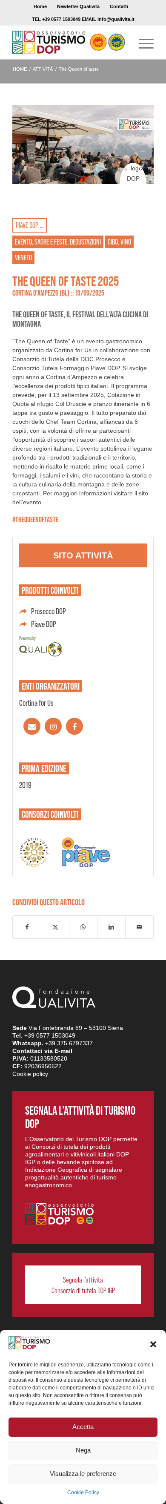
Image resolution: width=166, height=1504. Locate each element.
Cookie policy (30, 1073)
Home (40, 6)
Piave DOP (43, 624)
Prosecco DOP (48, 611)
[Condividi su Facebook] (27, 927)
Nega (83, 1450)
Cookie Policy (83, 1492)
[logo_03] (68, 42)
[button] (153, 1344)
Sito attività (83, 555)
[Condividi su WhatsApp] (83, 927)
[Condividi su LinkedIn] (111, 927)
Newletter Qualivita (78, 6)
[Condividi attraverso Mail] (139, 927)
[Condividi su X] (55, 927)
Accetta (83, 1426)
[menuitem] (40, 6)
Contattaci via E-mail (42, 1050)
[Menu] (142, 42)
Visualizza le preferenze (83, 1473)
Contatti (119, 6)
